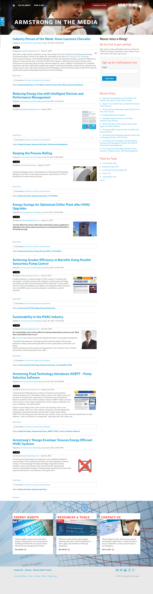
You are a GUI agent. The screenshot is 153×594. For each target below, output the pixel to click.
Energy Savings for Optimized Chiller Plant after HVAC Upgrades (51, 206)
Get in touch (106, 549)
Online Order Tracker (42, 570)
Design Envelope (24, 144)
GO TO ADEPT (24, 5)
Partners (44, 576)
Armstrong (19, 338)
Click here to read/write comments (37, 80)
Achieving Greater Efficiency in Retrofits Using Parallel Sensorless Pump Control (52, 261)
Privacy (30, 576)
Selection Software (73, 431)
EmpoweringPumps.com (30, 389)
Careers (28, 570)
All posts (16, 497)
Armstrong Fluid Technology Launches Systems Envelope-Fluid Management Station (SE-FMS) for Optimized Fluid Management (118, 143)
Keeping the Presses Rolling (32, 153)
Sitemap (37, 576)
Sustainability (61, 365)
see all (102, 180)
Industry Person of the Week (56, 85)
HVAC (48, 251)
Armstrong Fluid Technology (30, 43)
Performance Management (57, 144)
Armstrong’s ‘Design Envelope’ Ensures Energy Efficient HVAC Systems (52, 442)
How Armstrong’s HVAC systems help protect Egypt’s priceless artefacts (118, 125)
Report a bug (52, 576)
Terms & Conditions (20, 576)
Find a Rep (39, 5)
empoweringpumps (28, 165)
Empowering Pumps (25, 85)
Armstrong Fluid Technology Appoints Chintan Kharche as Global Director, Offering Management (119, 150)
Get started (19, 549)
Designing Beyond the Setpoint (113, 115)
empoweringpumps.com (30, 51)
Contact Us (18, 570)
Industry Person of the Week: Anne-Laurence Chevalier (52, 39)
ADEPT (50, 431)
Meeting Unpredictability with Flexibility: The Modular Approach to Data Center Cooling (118, 99)
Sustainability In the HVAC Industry (38, 317)
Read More (17, 76)
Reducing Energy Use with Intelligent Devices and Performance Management (48, 95)
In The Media (39, 85)
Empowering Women (75, 85)
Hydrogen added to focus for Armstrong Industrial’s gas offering (116, 119)
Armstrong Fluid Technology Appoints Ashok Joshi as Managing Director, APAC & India (120, 136)
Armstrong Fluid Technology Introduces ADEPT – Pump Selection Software (52, 375)
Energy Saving (39, 251)
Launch (62, 431)
